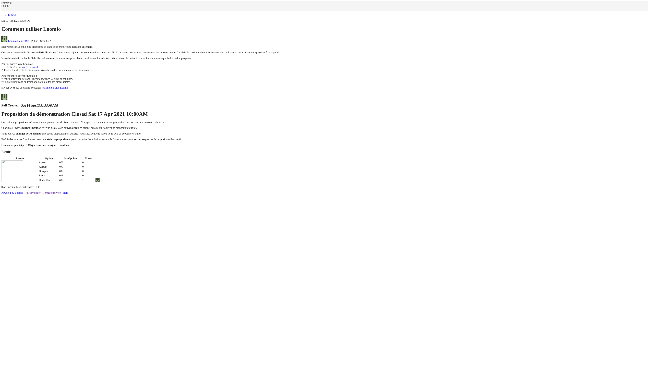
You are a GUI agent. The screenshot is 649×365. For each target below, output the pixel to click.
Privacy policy (33, 192)
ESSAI (12, 15)
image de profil (30, 67)
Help (65, 192)
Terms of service (52, 192)
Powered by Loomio (12, 192)
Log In (5, 5)
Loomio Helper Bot (18, 41)
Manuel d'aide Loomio (56, 87)
